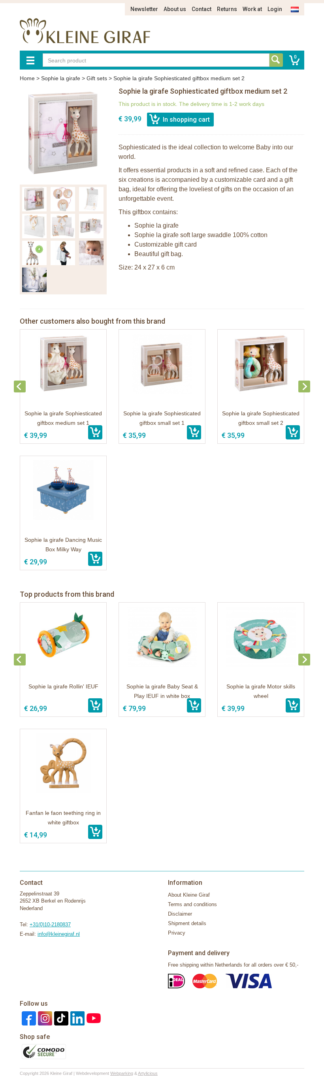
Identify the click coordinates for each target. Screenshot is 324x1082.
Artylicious (148, 1073)
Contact (201, 9)
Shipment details (187, 923)
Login (274, 9)
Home (27, 78)
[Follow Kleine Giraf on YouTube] (93, 1018)
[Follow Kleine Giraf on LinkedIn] (76, 1018)
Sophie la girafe (60, 78)
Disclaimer (180, 914)
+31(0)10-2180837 (50, 924)
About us (175, 9)
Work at (252, 9)
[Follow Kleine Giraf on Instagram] (44, 1018)
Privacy (176, 933)
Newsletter (144, 9)
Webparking (121, 1073)
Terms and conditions (192, 904)
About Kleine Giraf (189, 895)
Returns (227, 9)
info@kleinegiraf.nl (59, 934)
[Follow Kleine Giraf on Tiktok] (60, 1018)
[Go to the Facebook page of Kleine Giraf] (28, 1018)
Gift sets (97, 78)
